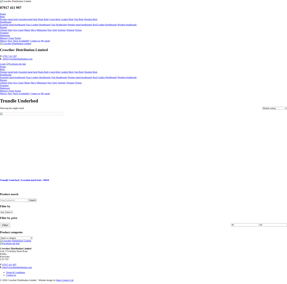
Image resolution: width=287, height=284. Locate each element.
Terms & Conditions (15, 272)
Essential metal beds (28, 19)
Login (3, 64)
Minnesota (42, 30)
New (10, 41)
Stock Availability (21, 41)
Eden (10, 30)
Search (32, 200)
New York (52, 30)
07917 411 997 (10, 56)
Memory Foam (7, 38)
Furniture (4, 33)
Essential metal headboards (12, 24)
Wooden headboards (127, 24)
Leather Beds (67, 19)
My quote (45, 41)
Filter (5, 225)
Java (15, 30)
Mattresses (5, 35)
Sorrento (62, 30)
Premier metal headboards (80, 24)
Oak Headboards (59, 24)
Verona (78, 30)
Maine (27, 30)
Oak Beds (78, 19)
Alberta (3, 30)
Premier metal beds (9, 19)
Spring (18, 38)
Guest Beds (54, 19)
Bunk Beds (43, 19)
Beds (2, 16)
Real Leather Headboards (105, 24)
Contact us (35, 41)
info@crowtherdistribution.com (17, 59)
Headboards (5, 22)
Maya (33, 30)
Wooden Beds (90, 19)
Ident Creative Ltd (64, 280)
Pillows (3, 41)
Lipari (21, 30)
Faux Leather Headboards (38, 24)
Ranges (3, 27)
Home (3, 14)
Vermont (70, 30)
